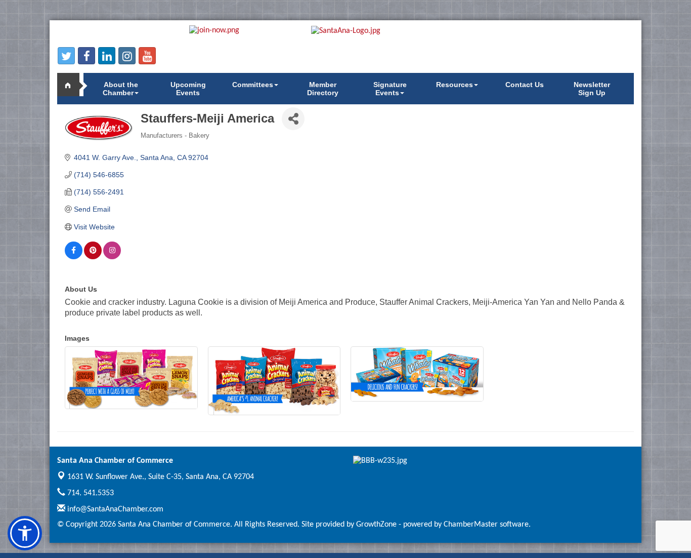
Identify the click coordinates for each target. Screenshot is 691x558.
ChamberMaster (471, 525)
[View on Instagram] (112, 257)
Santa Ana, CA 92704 (160, 477)
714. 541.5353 (89, 493)
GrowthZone (376, 525)
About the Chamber (120, 89)
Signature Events (390, 89)
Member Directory (322, 89)
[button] (24, 533)
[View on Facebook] (73, 257)
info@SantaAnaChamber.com (114, 509)
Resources (454, 85)
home (72, 84)
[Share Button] (293, 118)
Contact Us (524, 85)
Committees (252, 85)
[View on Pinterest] (93, 257)
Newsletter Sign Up (592, 89)
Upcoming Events (188, 89)
